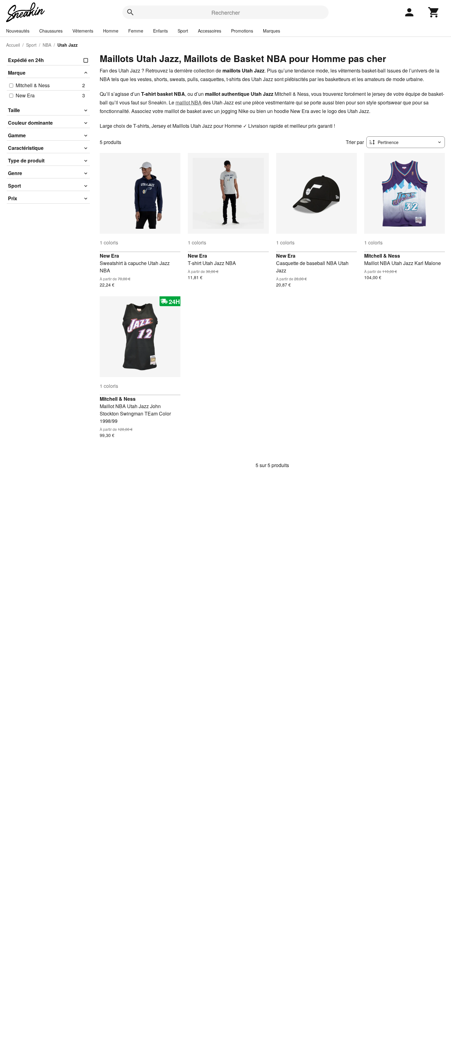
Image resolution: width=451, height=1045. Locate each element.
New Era (109, 255)
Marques (271, 31)
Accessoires (209, 31)
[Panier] (434, 12)
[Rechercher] (130, 12)
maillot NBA (188, 102)
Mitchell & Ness (382, 255)
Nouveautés (17, 31)
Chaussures (51, 31)
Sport (183, 31)
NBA (47, 45)
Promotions (242, 31)
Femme (135, 31)
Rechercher (225, 12)
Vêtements (82, 31)
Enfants (160, 31)
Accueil (13, 45)
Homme (110, 31)
